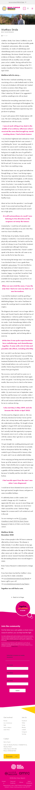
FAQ (5, 725)
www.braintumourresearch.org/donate (16, 578)
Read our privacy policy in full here (13, 640)
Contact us (4, 782)
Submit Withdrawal (29, 782)
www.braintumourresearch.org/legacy (16, 584)
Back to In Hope (18, 597)
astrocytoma (12, 265)
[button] (24, 8)
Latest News (7, 729)
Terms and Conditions (12, 782)
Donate (5, 720)
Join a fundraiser (8, 723)
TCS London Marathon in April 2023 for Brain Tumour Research (14, 521)
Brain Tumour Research (19, 778)
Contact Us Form (14, 646)
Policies (21, 782)
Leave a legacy (7, 727)
